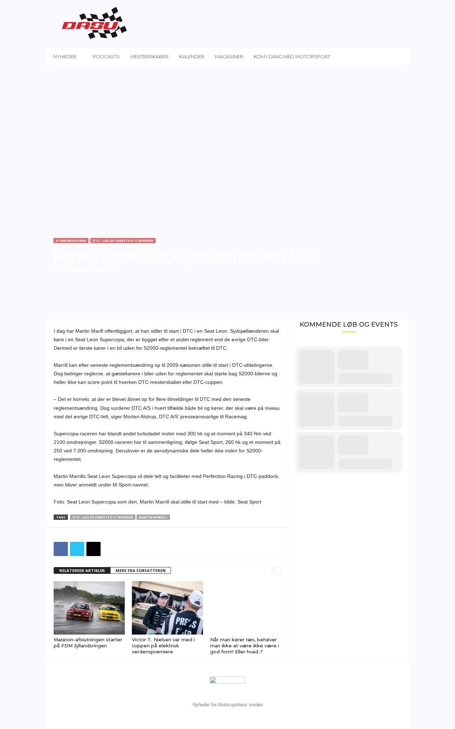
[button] (398, 56)
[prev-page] (268, 571)
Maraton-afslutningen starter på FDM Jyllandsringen (88, 642)
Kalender (191, 56)
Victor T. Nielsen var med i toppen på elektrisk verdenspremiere (163, 645)
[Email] (93, 549)
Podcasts (106, 56)
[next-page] (277, 571)
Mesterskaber (149, 56)
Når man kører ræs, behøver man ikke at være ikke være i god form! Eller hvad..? (244, 645)
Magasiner (229, 56)
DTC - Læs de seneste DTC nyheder (123, 240)
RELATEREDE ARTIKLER (82, 570)
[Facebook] (61, 549)
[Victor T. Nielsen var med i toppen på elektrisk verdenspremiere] (167, 608)
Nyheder (64, 56)
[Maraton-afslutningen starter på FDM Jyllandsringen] (89, 608)
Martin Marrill (153, 517)
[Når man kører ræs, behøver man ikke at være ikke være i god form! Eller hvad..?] (245, 608)
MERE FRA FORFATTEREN (141, 570)
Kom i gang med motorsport (292, 56)
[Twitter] (77, 549)
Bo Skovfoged (72, 270)
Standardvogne (71, 240)
